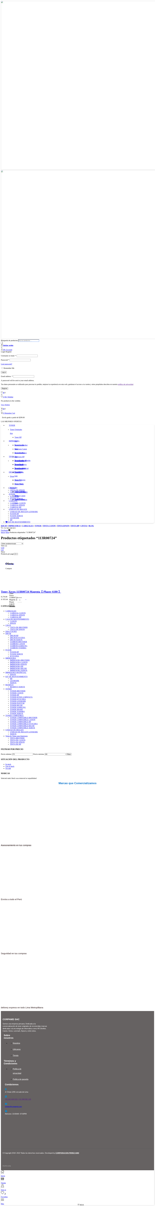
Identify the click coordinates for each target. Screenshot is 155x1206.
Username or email (8, 356)
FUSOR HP (14, 652)
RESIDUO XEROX (17, 687)
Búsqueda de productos (9, 340)
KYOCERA (14, 656)
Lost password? (6, 364)
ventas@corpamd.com (13, 1106)
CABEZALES (10, 611)
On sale (8, 768)
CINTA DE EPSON (17, 629)
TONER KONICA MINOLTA (21, 697)
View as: (4, 546)
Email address (7, 376)
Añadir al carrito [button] (75, 604)
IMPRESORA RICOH (18, 668)
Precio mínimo (6, 754)
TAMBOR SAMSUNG (18, 646)
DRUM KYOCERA (17, 638)
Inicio (3, 532)
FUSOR (8, 650)
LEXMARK (14, 681)
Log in (4, 372)
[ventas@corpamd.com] (6, 1104)
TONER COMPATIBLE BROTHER (23, 718)
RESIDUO (9, 685)
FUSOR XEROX (16, 654)
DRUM (8, 633)
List (2, 550)
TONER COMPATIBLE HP (20, 722)
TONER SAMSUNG (18, 707)
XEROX (13, 683)
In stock (8, 764)
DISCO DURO (11, 631)
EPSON (13, 623)
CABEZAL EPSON (17, 615)
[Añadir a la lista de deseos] (71, 604)
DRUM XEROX (16, 640)
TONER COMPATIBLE (14, 715)
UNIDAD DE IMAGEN (14, 730)
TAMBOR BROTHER (18, 642)
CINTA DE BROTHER (19, 627)
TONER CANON (16, 693)
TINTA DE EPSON (17, 742)
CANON (13, 621)
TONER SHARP (16, 709)
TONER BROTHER (17, 691)
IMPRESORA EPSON (18, 664)
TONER (8, 689)
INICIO (4, 526)
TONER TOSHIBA (17, 711)
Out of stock (9, 766)
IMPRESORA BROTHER (20, 660)
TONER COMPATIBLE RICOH (22, 726)
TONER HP (14, 695)
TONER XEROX (16, 713)
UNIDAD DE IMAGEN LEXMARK (24, 732)
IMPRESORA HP (16, 666)
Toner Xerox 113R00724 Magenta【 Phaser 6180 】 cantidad (13, 599)
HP (11, 679)
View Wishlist (5, 405)
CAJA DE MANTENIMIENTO (17, 619)
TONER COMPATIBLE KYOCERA (24, 724)
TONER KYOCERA (18, 699)
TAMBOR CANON (17, 644)
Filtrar (69, 754)
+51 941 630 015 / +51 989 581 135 (18, 1099)
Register (4, 388)
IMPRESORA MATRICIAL (15, 672)
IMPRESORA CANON (19, 662)
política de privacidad (125, 384)
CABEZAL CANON (18, 613)
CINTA (8, 625)
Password (5, 360)
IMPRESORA (10, 658)
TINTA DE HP (15, 744)
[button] (25, 600)
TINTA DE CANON (17, 740)
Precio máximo (38, 754)
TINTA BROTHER (17, 738)
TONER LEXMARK (18, 701)
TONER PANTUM (17, 703)
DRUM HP (14, 636)
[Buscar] (2, 343)
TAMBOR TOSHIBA (18, 648)
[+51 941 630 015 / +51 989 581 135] (6, 1096)
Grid (2, 548)
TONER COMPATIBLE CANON (22, 720)
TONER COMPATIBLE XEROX (22, 728)
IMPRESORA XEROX (18, 670)
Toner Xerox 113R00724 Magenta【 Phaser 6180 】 (31, 591)
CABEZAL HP (15, 617)
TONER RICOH (16, 705)
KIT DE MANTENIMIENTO (16, 677)
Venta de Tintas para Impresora (16, 736)
